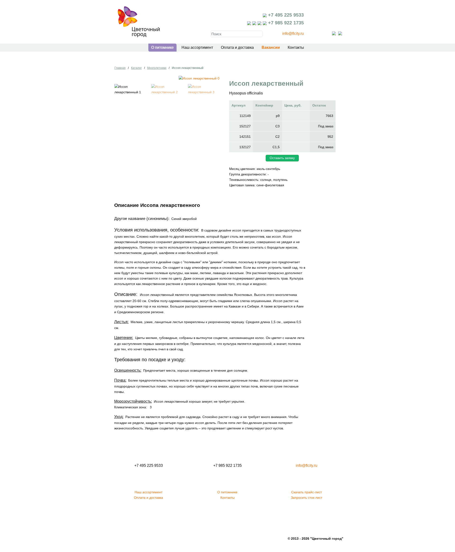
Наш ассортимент (197, 47)
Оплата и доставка (237, 47)
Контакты (296, 47)
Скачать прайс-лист (306, 492)
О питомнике (162, 47)
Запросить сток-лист (306, 497)
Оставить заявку (282, 158)
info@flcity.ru (293, 33)
